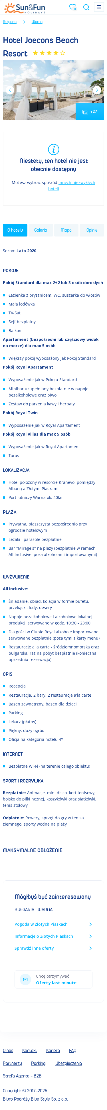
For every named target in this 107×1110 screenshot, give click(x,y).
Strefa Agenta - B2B (22, 1076)
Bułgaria (10, 21)
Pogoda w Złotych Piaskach (41, 924)
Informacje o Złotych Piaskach (44, 936)
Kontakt (29, 1050)
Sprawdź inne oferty (34, 948)
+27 (93, 111)
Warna (37, 21)
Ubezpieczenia (68, 1063)
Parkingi (38, 1063)
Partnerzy (12, 1063)
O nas (8, 1050)
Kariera (53, 1050)
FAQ (72, 1050)
